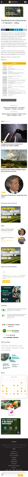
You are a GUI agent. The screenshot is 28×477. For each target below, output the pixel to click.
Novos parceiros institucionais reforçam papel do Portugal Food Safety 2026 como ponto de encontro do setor (16, 316)
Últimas (3, 192)
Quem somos (14, 451)
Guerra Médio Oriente (13, 345)
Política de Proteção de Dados (14, 275)
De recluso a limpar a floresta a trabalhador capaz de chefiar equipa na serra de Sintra (13, 170)
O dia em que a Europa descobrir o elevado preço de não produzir (14, 196)
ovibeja (3, 347)
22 (21, 391)
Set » (25, 377)
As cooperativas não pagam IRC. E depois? (7, 238)
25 (6, 393)
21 (17, 391)
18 (6, 391)
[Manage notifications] (2, 475)
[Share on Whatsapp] (12, 30)
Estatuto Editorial (14, 461)
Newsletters (14, 459)
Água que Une (7, 350)
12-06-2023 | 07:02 (12, 25)
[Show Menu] (1, 2)
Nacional (4, 141)
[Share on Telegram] (16, 30)
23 (25, 391)
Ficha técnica (14, 463)
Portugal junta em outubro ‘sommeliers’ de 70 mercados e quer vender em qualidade (12, 145)
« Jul (3, 377)
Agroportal (4, 25)
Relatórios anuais (14, 453)
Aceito (20, 475)
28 (17, 393)
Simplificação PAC (15, 347)
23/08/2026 (3, 147)
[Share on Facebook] (3, 30)
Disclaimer (14, 467)
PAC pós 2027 (8, 347)
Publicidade (14, 457)
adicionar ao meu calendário (8, 100)
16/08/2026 (3, 241)
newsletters (8, 278)
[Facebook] (7, 470)
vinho (3, 350)
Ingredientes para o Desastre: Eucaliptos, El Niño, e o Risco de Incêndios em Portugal (17, 309)
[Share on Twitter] (7, 30)
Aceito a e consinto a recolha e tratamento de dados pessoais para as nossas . (14, 277)
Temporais (22, 347)
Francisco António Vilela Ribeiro (7, 240)
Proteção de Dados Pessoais (14, 465)
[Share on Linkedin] (21, 30)
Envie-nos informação (14, 455)
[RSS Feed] (21, 470)
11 (6, 388)
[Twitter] (10, 470)
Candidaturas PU (5, 345)
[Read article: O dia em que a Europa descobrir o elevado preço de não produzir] (14, 184)
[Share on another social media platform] (25, 30)
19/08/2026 (10, 318)
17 (2, 391)
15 (21, 388)
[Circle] (14, 470)
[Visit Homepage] (13, 2)
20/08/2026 (10, 311)
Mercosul (20, 345)
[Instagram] (17, 470)
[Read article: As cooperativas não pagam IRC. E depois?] (22, 240)
